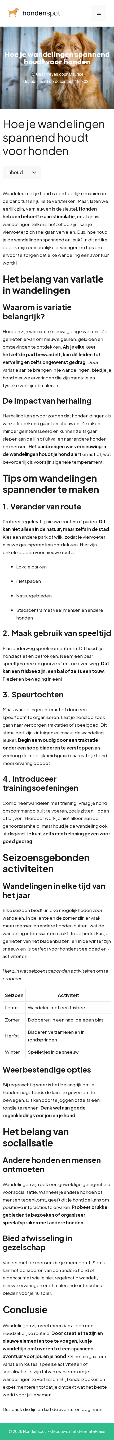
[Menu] (98, 13)
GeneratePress (91, 1431)
